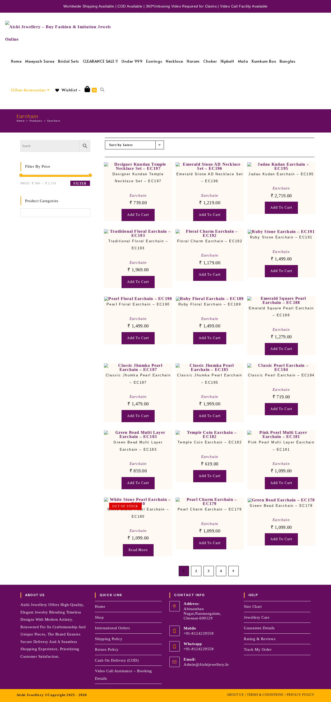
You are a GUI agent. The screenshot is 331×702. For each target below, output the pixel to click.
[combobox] (34, 221)
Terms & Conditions (265, 695)
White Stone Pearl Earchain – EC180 (138, 512)
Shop (99, 617)
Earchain (54, 120)
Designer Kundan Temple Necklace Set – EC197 (138, 177)
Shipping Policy (109, 639)
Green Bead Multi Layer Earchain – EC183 (138, 445)
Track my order (258, 649)
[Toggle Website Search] (102, 89)
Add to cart (138, 215)
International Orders (112, 628)
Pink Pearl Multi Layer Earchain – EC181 (281, 445)
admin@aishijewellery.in (206, 664)
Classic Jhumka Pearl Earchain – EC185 (209, 378)
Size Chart (253, 606)
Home (100, 606)
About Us (235, 695)
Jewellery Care (256, 617)
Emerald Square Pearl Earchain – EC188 (281, 311)
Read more (138, 550)
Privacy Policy (300, 695)
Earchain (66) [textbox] (34, 221)
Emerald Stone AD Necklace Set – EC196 (209, 177)
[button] (152, 171)
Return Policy (107, 649)
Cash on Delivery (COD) (117, 660)
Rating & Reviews (259, 639)
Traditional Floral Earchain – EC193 (138, 244)
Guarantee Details (259, 628)
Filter (80, 183)
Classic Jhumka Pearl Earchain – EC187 (138, 378)
